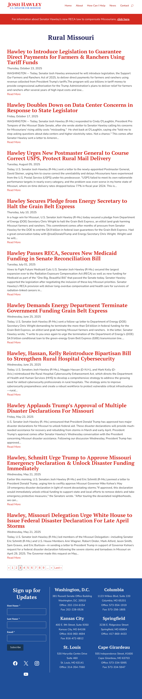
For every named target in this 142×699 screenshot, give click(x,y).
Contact (124, 5)
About (79, 5)
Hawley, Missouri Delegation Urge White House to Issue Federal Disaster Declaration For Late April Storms (69, 520)
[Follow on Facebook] (15, 663)
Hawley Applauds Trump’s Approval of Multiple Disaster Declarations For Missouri (66, 408)
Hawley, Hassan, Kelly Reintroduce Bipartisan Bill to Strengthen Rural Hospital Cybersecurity (69, 356)
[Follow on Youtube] (26, 674)
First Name (13, 605)
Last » (58, 568)
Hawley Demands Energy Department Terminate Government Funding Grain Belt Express (67, 308)
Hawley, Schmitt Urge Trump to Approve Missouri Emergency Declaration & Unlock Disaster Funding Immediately (70, 463)
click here (123, 19)
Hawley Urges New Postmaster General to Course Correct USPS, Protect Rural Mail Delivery (68, 155)
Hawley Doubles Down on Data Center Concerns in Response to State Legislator (70, 107)
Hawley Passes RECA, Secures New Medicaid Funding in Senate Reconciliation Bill (62, 256)
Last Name (13, 618)
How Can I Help (96, 5)
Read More (14, 94)
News (113, 5)
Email (11, 632)
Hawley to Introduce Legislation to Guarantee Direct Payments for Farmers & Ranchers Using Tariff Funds (66, 57)
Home (68, 5)
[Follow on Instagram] (37, 663)
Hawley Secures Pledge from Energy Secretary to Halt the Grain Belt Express (67, 203)
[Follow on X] (26, 663)
